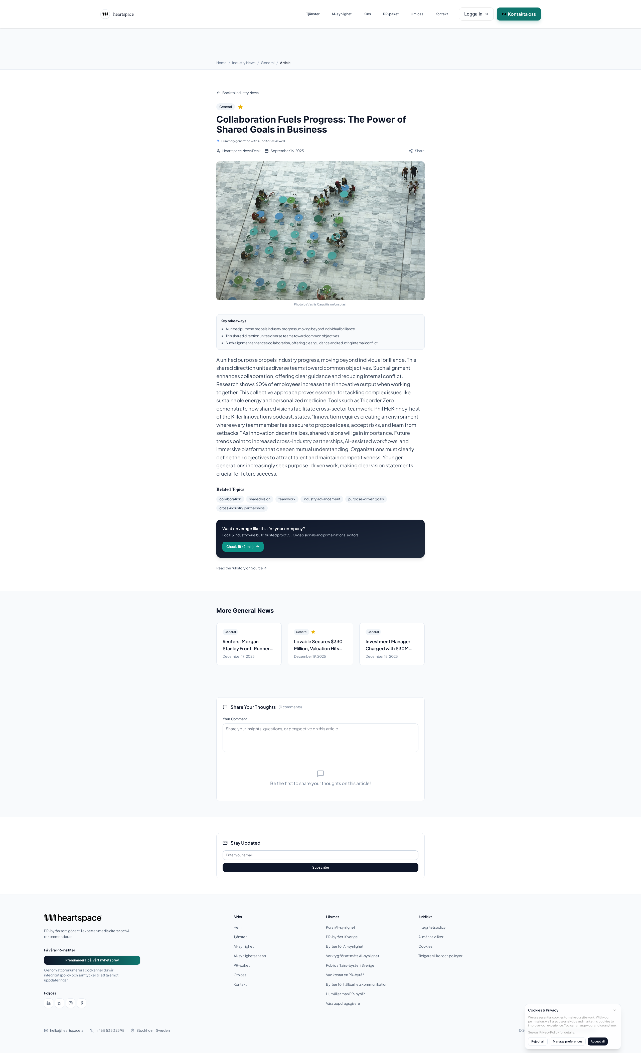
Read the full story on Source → (241, 568)
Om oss (417, 14)
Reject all (537, 1041)
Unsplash (340, 304)
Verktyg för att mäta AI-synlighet (352, 956)
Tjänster (312, 14)
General (267, 63)
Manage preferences (567, 1041)
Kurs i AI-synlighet (340, 927)
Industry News (243, 63)
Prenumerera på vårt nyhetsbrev (92, 960)
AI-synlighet (342, 14)
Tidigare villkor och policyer (440, 956)
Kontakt (441, 14)
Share (420, 151)
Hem (238, 927)
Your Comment (235, 719)
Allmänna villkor (430, 937)
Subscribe (320, 867)
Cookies (425, 946)
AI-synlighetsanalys (250, 956)
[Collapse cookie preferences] (615, 1010)
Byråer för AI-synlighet (344, 946)
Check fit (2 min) (240, 546)
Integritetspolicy (432, 927)
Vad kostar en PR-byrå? (345, 975)
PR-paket (391, 14)
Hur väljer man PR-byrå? (345, 994)
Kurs (367, 14)
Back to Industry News (240, 93)
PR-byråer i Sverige (342, 937)
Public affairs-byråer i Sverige (350, 965)
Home (221, 63)
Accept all (598, 1041)
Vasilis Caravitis (318, 304)
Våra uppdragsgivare (343, 1003)
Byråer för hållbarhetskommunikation (356, 984)
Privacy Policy (549, 1032)
